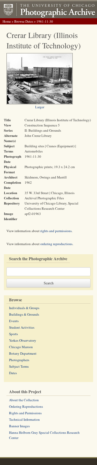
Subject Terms (19, 366)
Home (7, 21)
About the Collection (24, 400)
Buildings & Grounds (24, 314)
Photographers (19, 360)
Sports (13, 334)
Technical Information (24, 419)
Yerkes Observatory (22, 340)
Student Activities (21, 327)
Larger (39, 107)
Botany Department (22, 353)
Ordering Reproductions (26, 406)
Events (14, 321)
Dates (13, 373)
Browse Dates (23, 21)
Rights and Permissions (25, 413)
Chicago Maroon (21, 347)
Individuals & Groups (24, 307)
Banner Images (19, 426)
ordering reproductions (56, 243)
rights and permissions (56, 230)
